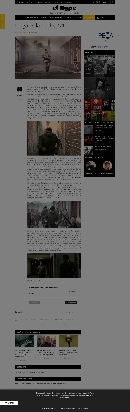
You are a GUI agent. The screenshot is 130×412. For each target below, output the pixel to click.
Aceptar (9, 403)
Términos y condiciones (67, 409)
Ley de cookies (83, 409)
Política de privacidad (49, 409)
